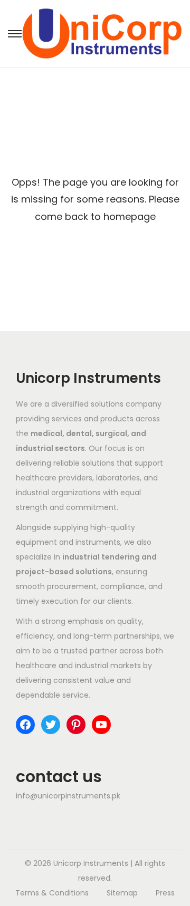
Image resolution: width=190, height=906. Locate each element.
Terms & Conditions (52, 893)
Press (165, 893)
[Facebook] (25, 724)
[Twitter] (50, 724)
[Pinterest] (76, 724)
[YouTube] (101, 724)
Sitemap (122, 893)
